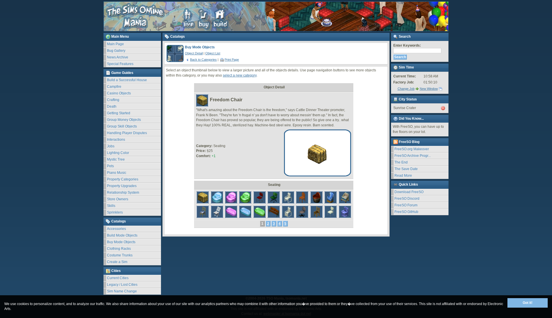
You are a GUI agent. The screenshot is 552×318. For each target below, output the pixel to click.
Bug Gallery (116, 51)
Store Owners (117, 199)
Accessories (116, 229)
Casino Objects (119, 93)
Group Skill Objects (122, 126)
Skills (111, 206)
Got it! (527, 303)
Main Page (115, 44)
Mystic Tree (116, 159)
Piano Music (116, 173)
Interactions (116, 140)
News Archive (117, 57)
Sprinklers (115, 212)
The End (401, 162)
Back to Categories (203, 59)
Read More (403, 176)
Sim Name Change (122, 291)
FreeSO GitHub (406, 212)
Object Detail (194, 53)
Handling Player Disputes (127, 133)
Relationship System (123, 193)
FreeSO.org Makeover (411, 149)
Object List (212, 53)
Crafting (113, 100)
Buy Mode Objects (121, 242)
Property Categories (122, 179)
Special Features (120, 64)
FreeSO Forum (405, 205)
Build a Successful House (127, 80)
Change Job (406, 88)
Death (111, 106)
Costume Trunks (120, 255)
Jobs (110, 146)
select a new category (239, 75)
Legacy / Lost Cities (122, 285)
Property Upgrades (122, 186)
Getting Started (118, 113)
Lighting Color (118, 153)
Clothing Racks (119, 249)
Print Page (232, 59)
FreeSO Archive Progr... (412, 156)
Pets (110, 166)
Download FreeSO (408, 192)
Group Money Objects (124, 120)
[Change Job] (417, 88)
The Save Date (406, 169)
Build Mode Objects (122, 235)
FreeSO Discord (406, 199)
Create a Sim (117, 262)
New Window (429, 88)
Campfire (114, 87)
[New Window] (440, 88)
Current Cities (118, 278)
